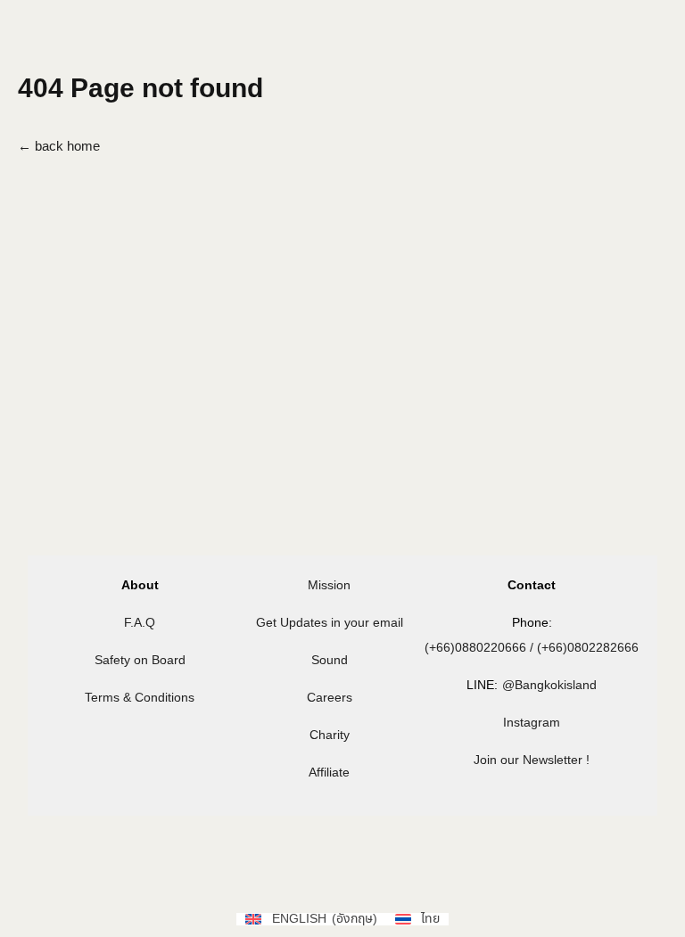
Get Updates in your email (329, 622)
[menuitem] (561, 51)
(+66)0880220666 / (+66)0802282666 (532, 647)
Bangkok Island (120, 43)
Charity (329, 735)
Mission (329, 585)
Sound (329, 660)
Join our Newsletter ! (532, 760)
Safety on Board (140, 660)
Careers (329, 697)
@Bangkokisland (549, 685)
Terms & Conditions (139, 697)
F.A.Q (139, 622)
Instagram (531, 722)
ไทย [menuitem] (518, 138)
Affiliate (329, 772)
